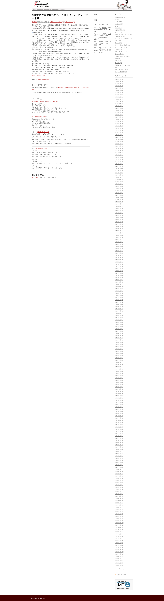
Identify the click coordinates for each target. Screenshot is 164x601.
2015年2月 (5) (119, 331)
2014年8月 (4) (119, 344)
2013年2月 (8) (119, 384)
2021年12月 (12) (119, 148)
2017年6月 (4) (119, 268)
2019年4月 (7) (119, 219)
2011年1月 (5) (119, 440)
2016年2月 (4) (119, 304)
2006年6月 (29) (119, 563)
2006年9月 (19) (119, 556)
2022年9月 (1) (119, 128)
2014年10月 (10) (119, 340)
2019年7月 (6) (119, 213)
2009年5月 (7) (119, 485)
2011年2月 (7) (119, 438)
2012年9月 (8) (119, 395)
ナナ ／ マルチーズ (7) (121, 47)
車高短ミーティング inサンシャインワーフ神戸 (102, 43)
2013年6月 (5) (119, 375)
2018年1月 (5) (119, 253)
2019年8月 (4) (119, 210)
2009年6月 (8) (119, 482)
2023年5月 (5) (119, 114)
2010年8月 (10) (119, 451)
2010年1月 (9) (119, 467)
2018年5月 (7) (119, 244)
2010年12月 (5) (119, 442)
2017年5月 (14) (119, 271)
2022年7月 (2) (119, 132)
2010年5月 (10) (119, 458)
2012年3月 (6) (119, 409)
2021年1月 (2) (119, 172)
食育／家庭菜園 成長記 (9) (122, 69)
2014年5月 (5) (119, 351)
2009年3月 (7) (119, 489)
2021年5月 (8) (119, 164)
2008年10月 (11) (119, 500)
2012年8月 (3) (119, 398)
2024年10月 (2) (119, 86)
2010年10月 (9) (119, 447)
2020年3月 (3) (119, 195)
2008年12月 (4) (119, 496)
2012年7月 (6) (119, 400)
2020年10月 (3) (119, 179)
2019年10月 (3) (119, 206)
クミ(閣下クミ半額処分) (38, 101)
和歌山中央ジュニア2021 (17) (123, 56)
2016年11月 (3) (119, 284)
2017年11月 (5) (119, 257)
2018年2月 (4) (119, 251)
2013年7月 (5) (119, 373)
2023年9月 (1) (119, 106)
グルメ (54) (118, 40)
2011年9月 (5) (119, 422)
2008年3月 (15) (119, 516)
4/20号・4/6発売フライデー (40, 75)
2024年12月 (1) (119, 81)
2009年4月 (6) (119, 487)
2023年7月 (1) (119, 110)
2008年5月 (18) (119, 511)
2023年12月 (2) (119, 99)
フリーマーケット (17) (121, 51)
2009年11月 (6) (119, 471)
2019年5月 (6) (119, 217)
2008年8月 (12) (119, 505)
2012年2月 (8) (119, 411)
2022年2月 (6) (119, 143)
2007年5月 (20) (119, 538)
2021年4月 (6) (119, 166)
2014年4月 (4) (119, 353)
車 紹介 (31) (118, 63)
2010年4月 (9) (119, 460)
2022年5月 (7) (119, 137)
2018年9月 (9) (119, 235)
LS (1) (116, 26)
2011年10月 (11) (119, 420)
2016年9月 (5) (119, 288)
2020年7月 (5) (119, 186)
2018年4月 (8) (119, 246)
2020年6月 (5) (119, 188)
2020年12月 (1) (119, 175)
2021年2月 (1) (119, 170)
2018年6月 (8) (119, 242)
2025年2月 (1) (119, 79)
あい (33, 116)
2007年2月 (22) (119, 545)
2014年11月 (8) (119, 337)
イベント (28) (118, 32)
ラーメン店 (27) (119, 54)
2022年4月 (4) (119, 139)
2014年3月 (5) (119, 355)
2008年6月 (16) (119, 509)
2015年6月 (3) (119, 322)
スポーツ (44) (118, 42)
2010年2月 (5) (119, 465)
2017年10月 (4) (119, 259)
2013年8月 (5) (119, 371)
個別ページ (53, 22)
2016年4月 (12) (119, 300)
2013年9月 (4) (119, 369)
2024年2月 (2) (119, 94)
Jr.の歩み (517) (119, 24)
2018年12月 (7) (119, 228)
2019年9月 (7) (119, 208)
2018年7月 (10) (119, 239)
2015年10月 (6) (119, 313)
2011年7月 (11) (119, 427)
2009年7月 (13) (119, 480)
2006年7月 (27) (119, 560)
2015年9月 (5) (119, 315)
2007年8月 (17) (119, 531)
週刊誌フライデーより (44, 79)
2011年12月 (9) (119, 415)
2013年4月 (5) (119, 380)
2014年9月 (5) (119, 342)
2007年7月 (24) (119, 534)
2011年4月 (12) (119, 433)
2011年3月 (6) (119, 436)
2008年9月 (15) (119, 502)
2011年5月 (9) (119, 431)
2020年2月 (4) (119, 197)
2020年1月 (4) (119, 199)
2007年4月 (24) (119, 540)
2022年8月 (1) (119, 130)
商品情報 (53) (118, 58)
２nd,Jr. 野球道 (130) (121, 71)
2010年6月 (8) (119, 456)
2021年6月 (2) (119, 161)
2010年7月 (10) (119, 453)
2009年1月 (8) (119, 494)
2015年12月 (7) (119, 308)
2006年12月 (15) (119, 549)
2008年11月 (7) (119, 498)
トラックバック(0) (70, 22)
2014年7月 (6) (119, 346)
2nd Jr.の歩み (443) (120, 17)
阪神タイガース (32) (120, 67)
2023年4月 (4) (119, 117)
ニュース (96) (118, 49)
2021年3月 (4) (119, 168)
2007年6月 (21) (119, 536)
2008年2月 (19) (119, 518)
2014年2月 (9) (119, 358)
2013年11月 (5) (119, 364)
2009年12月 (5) (119, 469)
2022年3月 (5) (119, 141)
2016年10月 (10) (119, 286)
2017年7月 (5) (119, 266)
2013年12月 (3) (119, 362)
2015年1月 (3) (119, 333)
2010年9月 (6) (119, 449)
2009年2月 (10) (119, 491)
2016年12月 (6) (119, 282)
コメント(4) (60, 22)
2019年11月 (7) (119, 204)
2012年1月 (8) (119, 413)
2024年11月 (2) (119, 83)
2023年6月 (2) (119, 112)
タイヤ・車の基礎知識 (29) (122, 45)
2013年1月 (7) (119, 387)
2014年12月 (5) (119, 335)
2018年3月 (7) (119, 248)
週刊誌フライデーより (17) (122, 65)
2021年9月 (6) (119, 155)
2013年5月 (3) (119, 378)
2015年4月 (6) (119, 326)
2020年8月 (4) (119, 184)
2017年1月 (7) (119, 279)
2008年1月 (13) (119, 520)
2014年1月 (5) (119, 360)
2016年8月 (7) (119, 291)
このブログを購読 (121, 574)
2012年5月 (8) (119, 404)
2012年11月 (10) (119, 391)
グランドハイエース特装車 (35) (123, 38)
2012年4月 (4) (119, 407)
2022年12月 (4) (119, 121)
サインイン (35, 177)
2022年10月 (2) (119, 126)
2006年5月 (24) (119, 565)
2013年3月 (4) (119, 382)
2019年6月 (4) (119, 215)
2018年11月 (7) (119, 230)
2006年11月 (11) (119, 552)
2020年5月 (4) (119, 190)
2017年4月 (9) (119, 273)
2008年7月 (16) (119, 507)
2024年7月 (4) (119, 90)
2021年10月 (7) (119, 152)
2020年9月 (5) (119, 181)
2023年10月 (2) (119, 103)
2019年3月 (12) (119, 222)
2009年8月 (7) (119, 478)
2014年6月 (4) (119, 349)
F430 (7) (117, 19)
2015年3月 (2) (119, 329)
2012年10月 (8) (119, 393)
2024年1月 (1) (119, 97)
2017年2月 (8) (119, 277)
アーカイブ (122, 76)
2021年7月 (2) (119, 159)
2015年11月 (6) (119, 311)
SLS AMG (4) (118, 28)
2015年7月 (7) (119, 320)
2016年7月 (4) (119, 293)
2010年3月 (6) (119, 462)
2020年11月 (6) (119, 177)
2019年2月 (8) (119, 224)
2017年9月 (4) (119, 262)
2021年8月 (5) (119, 157)
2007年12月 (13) (119, 523)
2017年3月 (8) (119, 275)
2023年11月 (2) (119, 101)
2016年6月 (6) (119, 295)
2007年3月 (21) (119, 543)
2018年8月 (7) (119, 237)
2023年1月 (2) (119, 119)
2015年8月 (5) (119, 317)
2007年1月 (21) (119, 547)
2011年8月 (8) (119, 424)
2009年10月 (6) (119, 473)
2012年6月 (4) (119, 402)
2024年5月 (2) (119, 92)
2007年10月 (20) (119, 527)
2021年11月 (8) (119, 150)
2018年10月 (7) (119, 233)
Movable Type (41, 598)
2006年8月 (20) (119, 558)
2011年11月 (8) (119, 418)
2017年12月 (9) (119, 255)
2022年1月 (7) (119, 146)
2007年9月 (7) (119, 529)
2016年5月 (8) (119, 297)
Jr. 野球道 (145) (119, 21)
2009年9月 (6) (119, 476)
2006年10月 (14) (119, 554)
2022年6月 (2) (119, 135)
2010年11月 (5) (119, 444)
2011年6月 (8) (119, 429)
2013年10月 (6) (119, 366)
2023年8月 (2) (119, 108)
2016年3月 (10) (119, 302)
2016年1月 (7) (119, 306)
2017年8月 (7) (119, 264)
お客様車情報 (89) (120, 30)
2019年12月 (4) (119, 201)
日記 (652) (118, 60)
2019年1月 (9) (119, 226)
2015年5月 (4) (119, 324)
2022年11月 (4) (119, 123)
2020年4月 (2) (119, 193)
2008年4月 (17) (119, 514)
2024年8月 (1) (119, 88)
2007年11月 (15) (119, 525)
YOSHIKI (34, 22)
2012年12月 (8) (119, 389)
